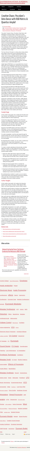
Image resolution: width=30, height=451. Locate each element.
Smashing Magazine (21, 447)
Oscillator (21, 322)
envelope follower (21, 331)
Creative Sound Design (13, 420)
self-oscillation (8, 404)
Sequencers (13, 399)
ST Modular (3, 341)
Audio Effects (3, 368)
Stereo (16, 295)
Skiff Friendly (3, 428)
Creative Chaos (15, 27)
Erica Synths (12, 390)
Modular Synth (5, 359)
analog (2, 399)
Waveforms (16, 314)
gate (25, 394)
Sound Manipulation (14, 281)
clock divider (3, 364)
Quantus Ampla (9, 29)
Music (19, 9)
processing (3, 387)
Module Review (15, 412)
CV (8, 341)
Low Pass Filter (21, 387)
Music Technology (5, 382)
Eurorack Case (12, 299)
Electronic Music (6, 290)
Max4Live (4, 9)
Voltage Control (5, 322)
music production (6, 285)
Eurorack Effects (3, 408)
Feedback (22, 377)
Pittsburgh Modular (12, 408)
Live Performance (11, 350)
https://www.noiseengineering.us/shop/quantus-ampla (15, 233)
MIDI (26, 309)
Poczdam (22, 27)
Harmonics (22, 295)
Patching (2, 350)
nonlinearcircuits (4, 318)
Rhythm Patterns (22, 359)
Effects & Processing (16, 364)
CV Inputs (15, 346)
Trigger (16, 285)
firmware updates (4, 390)
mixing (22, 309)
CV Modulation (21, 350)
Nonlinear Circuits (22, 390)
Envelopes (23, 281)
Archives (19, 6)
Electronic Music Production (8, 331)
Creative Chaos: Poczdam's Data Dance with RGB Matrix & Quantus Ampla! (14, 19)
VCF (17, 309)
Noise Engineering (7, 30)
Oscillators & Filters (9, 256)
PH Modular (18, 30)
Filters (10, 314)
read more (26, 273)
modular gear (7, 412)
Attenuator (15, 377)
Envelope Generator (16, 424)
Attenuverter (13, 318)
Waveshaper (15, 322)
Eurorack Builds (7, 26)
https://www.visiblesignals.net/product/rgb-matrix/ (13, 231)
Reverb (17, 373)
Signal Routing (23, 416)
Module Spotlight (22, 408)
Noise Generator (17, 404)
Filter (1, 412)
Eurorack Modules (13, 304)
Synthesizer (3, 299)
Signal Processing (15, 395)
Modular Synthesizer (7, 309)
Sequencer (21, 336)
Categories (10, 6)
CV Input (9, 263)
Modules (22, 314)
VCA (13, 327)
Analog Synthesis (5, 424)
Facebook (12, 9)
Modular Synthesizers (23, 299)
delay (8, 387)
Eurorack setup (21, 399)
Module (16, 416)
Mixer (25, 404)
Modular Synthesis (7, 373)
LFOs (7, 399)
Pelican (1, 434)
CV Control (13, 336)
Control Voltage (4, 281)
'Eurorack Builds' (21, 428)
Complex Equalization (8, 264)
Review (2, 404)
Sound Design (5, 346)
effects (10, 295)
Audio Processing (19, 290)
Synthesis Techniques (8, 355)
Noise (9, 377)
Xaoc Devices (16, 29)
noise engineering (5, 327)
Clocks (17, 327)
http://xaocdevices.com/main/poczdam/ (11, 229)
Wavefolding (12, 368)
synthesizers (3, 295)
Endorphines (23, 373)
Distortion (3, 314)
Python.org (7, 434)
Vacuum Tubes (11, 260)
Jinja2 (13, 434)
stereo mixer (3, 377)
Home (3, 6)
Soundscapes (24, 346)
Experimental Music (16, 382)
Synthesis (13, 386)
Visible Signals (22, 29)
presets (2, 304)
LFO (27, 378)
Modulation (4, 395)
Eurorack (8, 257)
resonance (11, 428)
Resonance (14, 263)
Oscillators (20, 355)
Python (3, 442)
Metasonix (13, 30)
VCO (25, 382)
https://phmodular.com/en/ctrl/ (9, 236)
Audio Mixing (3, 420)
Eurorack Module (6, 416)
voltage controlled (4, 336)
